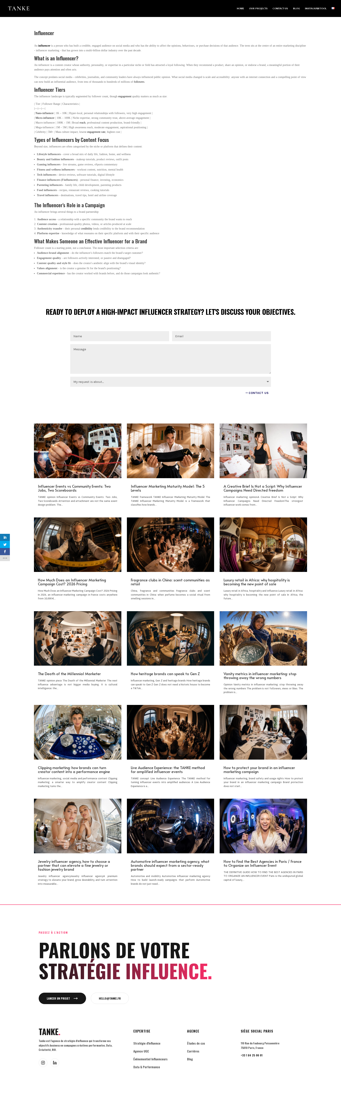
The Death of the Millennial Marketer (69, 673)
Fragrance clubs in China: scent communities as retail (170, 581)
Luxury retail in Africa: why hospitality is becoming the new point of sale (257, 581)
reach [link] (82, 122)
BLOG (296, 8)
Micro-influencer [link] (45, 117)
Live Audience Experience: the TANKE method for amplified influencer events (168, 769)
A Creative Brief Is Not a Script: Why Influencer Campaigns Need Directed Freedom (263, 488)
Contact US (259, 393)
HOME (240, 8)
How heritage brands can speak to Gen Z (165, 673)
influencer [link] (44, 45)
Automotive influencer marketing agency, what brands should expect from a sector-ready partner (170, 865)
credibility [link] (86, 228)
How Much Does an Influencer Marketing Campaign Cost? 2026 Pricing (72, 581)
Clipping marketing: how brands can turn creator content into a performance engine (74, 769)
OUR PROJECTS (258, 8)
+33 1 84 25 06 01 (251, 1055)
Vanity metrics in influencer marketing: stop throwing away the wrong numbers (260, 675)
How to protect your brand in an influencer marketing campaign (259, 769)
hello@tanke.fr (110, 998)
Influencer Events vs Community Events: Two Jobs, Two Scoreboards (74, 488)
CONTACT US (280, 8)
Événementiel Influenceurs (150, 1059)
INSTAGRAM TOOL (316, 8)
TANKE (49, 1031)
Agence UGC (141, 1051)
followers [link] (139, 81)
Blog (190, 1059)
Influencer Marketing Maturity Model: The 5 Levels (168, 488)
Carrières (193, 1051)
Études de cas (196, 1043)
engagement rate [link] (96, 131)
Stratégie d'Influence (146, 1043)
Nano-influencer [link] (45, 113)
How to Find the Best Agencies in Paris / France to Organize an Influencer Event (263, 863)
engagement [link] (124, 96)
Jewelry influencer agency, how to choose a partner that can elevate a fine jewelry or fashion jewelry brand (74, 865)
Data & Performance (146, 1067)
